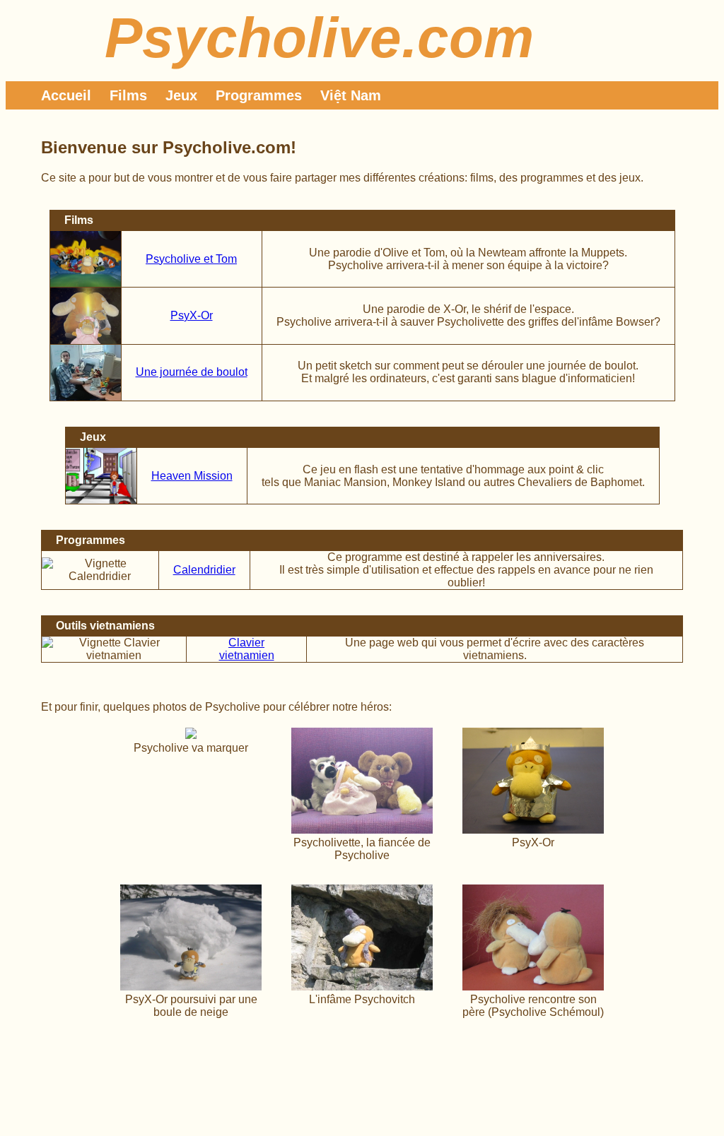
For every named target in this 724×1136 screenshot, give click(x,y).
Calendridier (204, 570)
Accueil (66, 95)
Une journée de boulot (191, 372)
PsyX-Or (191, 315)
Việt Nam (350, 95)
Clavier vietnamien (246, 649)
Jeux (181, 95)
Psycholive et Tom (191, 259)
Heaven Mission (192, 476)
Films (128, 95)
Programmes (259, 95)
